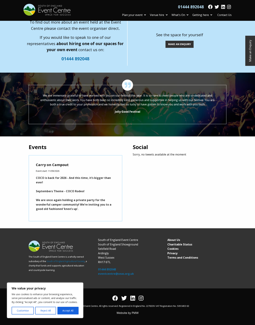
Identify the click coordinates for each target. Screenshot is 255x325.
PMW (135, 313)
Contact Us (224, 15)
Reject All (45, 310)
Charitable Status (179, 244)
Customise (23, 310)
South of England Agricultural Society (66, 261)
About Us (173, 240)
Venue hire (157, 15)
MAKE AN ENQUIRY (179, 44)
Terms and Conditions (182, 257)
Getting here (200, 15)
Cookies (172, 249)
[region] (45, 300)
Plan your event (132, 15)
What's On (178, 15)
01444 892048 (191, 7)
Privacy (172, 253)
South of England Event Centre (47, 10)
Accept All (67, 310)
